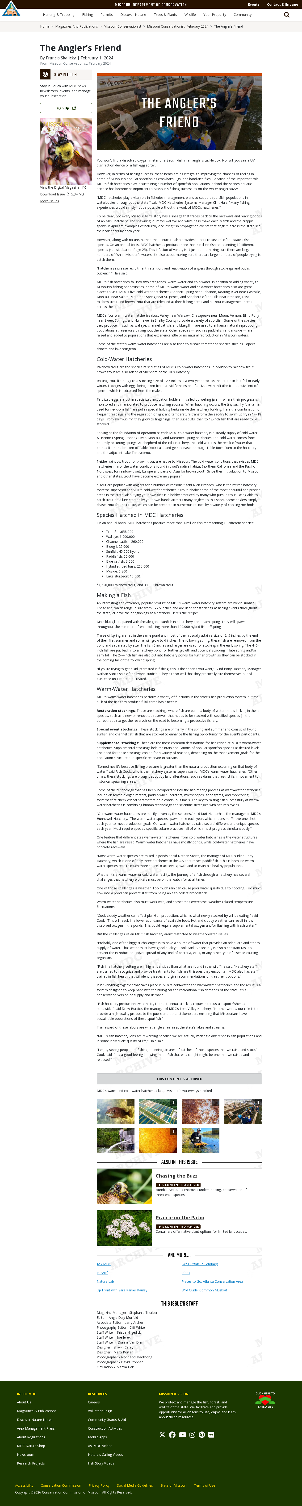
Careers (94, 1402)
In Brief (102, 1272)
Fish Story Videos (101, 1463)
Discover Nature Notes (34, 1419)
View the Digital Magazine (60, 187)
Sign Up (62, 108)
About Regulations (31, 1437)
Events (254, 4)
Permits (107, 14)
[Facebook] (172, 1436)
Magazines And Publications (76, 26)
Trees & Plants (165, 14)
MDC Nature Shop (31, 1446)
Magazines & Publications (36, 1411)
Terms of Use (204, 1485)
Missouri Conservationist (122, 26)
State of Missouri (173, 1485)
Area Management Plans (36, 1428)
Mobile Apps (97, 1437)
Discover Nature (133, 14)
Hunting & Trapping (59, 14)
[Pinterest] (202, 1436)
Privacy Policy (99, 1485)
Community (243, 14)
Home (45, 26)
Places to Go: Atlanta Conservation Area (212, 1281)
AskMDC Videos (100, 1446)
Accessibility (24, 1485)
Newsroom (25, 1454)
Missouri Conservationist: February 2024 (177, 26)
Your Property (214, 14)
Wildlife (190, 14)
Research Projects (31, 1463)
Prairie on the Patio (180, 1217)
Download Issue (52, 194)
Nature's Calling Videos (105, 1454)
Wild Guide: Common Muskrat (204, 1290)
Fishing (87, 14)
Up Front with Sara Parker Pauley (122, 1290)
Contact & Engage (282, 4)
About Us (24, 1402)
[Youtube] (182, 1436)
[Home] (11, 13)
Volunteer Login (100, 1411)
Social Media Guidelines (135, 1485)
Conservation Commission (61, 1485)
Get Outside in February (200, 1264)
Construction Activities (105, 1428)
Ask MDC (104, 1264)
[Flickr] (211, 1436)
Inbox (186, 1272)
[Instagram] (192, 1436)
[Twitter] (162, 1436)
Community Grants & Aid (107, 1419)
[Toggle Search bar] (287, 15)
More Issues (49, 201)
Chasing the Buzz (176, 1176)
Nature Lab (105, 1281)
